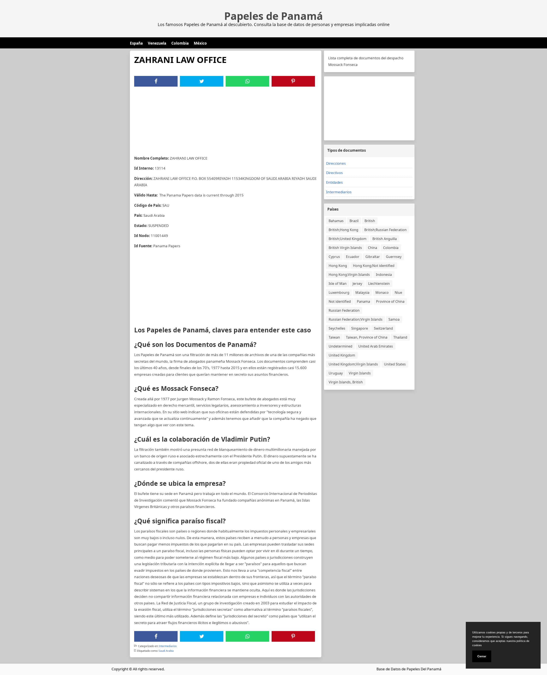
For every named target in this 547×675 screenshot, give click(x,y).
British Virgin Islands (345, 247)
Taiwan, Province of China (366, 337)
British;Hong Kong (343, 229)
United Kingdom (342, 355)
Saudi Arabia (166, 651)
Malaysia (362, 292)
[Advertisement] (225, 118)
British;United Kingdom (347, 238)
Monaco (382, 292)
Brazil (354, 220)
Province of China (390, 301)
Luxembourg (339, 292)
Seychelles (337, 328)
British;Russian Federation (385, 229)
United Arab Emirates (375, 346)
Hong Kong (338, 265)
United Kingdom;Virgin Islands (353, 364)
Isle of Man (338, 283)
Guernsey (393, 256)
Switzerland (383, 328)
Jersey (357, 283)
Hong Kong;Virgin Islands (349, 274)
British (370, 220)
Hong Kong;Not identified (373, 265)
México (200, 43)
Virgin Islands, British (346, 382)
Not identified (340, 301)
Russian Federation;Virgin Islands (355, 319)
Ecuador (352, 256)
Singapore (359, 328)
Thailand (400, 337)
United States (395, 364)
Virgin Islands (360, 373)
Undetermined (340, 346)
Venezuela (157, 43)
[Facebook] (156, 81)
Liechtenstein (379, 283)
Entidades (334, 182)
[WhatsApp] (247, 81)
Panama (363, 301)
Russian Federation (344, 310)
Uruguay (336, 373)
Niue (398, 292)
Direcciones (336, 163)
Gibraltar (372, 256)
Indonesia (384, 274)
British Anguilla (384, 238)
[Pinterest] (293, 81)
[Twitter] (201, 81)
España (136, 43)
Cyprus (334, 256)
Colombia (180, 43)
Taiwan (334, 337)
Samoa (394, 319)
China (372, 247)
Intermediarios (168, 646)
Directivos (334, 172)
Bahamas (336, 220)
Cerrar (481, 656)
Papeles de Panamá (273, 16)
